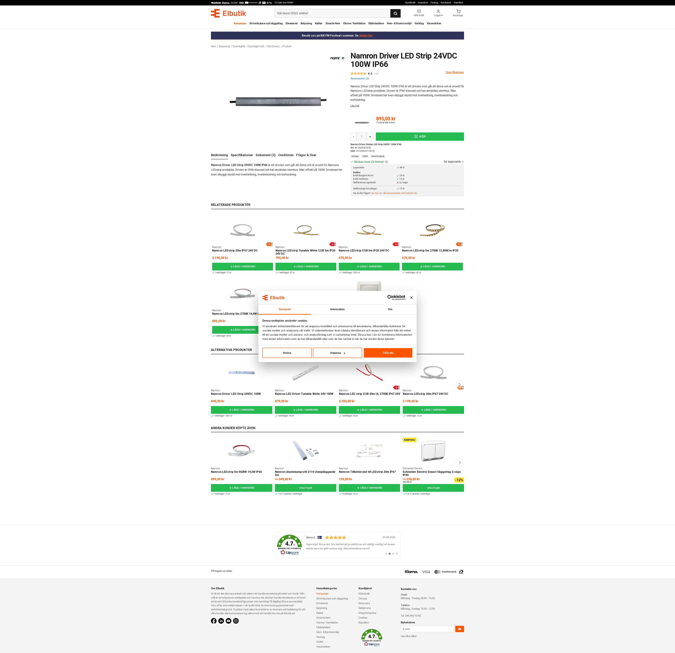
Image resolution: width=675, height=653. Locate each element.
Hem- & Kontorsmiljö (399, 23)
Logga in (438, 15)
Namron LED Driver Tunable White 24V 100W (304, 394)
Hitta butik (364, 593)
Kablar (319, 23)
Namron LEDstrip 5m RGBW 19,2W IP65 (236, 472)
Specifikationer (242, 155)
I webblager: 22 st (350, 494)
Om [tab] (390, 309)
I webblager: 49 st (223, 336)
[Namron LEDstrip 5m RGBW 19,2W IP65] (241, 450)
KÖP (422, 136)
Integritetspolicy (367, 613)
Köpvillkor (458, 2)
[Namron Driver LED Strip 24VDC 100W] (241, 373)
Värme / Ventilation (354, 23)
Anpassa (335, 352)
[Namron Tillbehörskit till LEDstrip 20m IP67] (369, 450)
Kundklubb (410, 2)
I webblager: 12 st (223, 272)
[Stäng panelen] (411, 297)
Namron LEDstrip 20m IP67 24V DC (235, 250)
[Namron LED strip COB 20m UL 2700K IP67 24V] (369, 373)
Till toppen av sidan (221, 571)
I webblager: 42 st (413, 272)
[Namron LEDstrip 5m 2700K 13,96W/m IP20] (432, 230)
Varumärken (434, 23)
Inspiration (423, 2)
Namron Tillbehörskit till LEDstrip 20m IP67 (367, 472)
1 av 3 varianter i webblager (290, 494)
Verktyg (419, 23)
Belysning (306, 23)
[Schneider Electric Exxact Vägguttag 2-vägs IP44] (433, 450)
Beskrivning (219, 155)
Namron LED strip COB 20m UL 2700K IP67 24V (369, 394)
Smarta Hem (333, 23)
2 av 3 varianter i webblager (418, 494)
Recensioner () (360, 78)
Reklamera (365, 608)
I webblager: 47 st (286, 272)
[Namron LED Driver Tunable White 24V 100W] (305, 373)
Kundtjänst (446, 2)
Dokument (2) (266, 155)
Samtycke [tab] (285, 309)
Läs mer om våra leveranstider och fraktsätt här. (394, 193)
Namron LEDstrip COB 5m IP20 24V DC (364, 250)
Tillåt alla (388, 352)
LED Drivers (273, 46)
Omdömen (286, 155)
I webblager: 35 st (350, 415)
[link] (337, 545)
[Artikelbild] (362, 123)
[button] (386, 162)
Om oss (363, 598)
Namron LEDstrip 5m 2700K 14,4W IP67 (237, 313)
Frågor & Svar (306, 155)
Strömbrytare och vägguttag (266, 23)
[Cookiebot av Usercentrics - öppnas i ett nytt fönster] (390, 297)
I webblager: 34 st (286, 415)
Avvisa (287, 352)
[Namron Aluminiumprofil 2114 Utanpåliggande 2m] (305, 450)
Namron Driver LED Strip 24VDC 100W (236, 394)
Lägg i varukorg (244, 266)
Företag (434, 2)
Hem (213, 46)
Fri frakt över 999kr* (284, 2)
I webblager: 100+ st (351, 272)
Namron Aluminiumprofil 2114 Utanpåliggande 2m (305, 473)
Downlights (239, 46)
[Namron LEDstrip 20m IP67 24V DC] (242, 230)
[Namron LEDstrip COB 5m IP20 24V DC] (369, 230)
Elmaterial (292, 23)
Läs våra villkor (409, 636)
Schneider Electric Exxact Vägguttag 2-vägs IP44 (432, 473)
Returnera (364, 603)
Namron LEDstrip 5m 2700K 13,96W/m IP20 (430, 250)
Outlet (319, 641)
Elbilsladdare (376, 23)
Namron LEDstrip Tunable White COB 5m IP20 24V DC (305, 252)
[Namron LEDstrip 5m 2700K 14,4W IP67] (242, 293)
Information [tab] (337, 309)
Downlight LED (256, 46)
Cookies (363, 617)
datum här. (366, 35)
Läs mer (355, 105)
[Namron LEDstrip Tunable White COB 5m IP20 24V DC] (306, 230)
